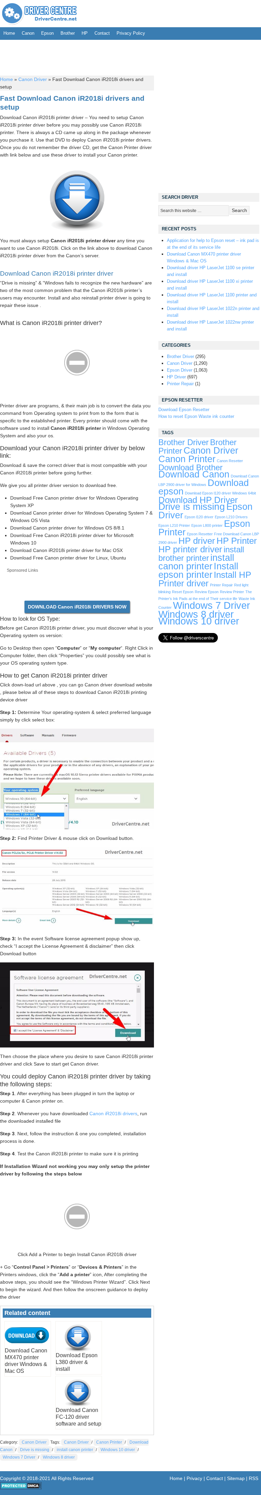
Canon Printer (109, 1442)
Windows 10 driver (118, 1449)
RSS (253, 1478)
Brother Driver (180, 356)
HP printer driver (190, 549)
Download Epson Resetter (183, 409)
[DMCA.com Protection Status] (21, 1488)
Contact (102, 33)
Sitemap (236, 1478)
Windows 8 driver (59, 1457)
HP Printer (236, 541)
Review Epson (207, 592)
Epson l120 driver (199, 517)
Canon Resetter (230, 461)
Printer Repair (180, 383)
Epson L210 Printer (174, 525)
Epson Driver (179, 370)
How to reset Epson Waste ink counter (196, 416)
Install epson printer (198, 570)
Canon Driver (32, 79)
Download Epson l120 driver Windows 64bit (220, 493)
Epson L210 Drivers (231, 517)
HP (85, 33)
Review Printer (232, 592)
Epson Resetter (200, 534)
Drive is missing (34, 1449)
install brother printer (201, 554)
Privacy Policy (131, 33)
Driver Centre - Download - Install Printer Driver (39, 13)
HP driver (196, 541)
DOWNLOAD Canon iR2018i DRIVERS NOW (77, 607)
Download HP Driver (198, 500)
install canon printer (75, 1449)
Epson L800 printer (207, 525)
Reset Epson (182, 592)
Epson (47, 33)
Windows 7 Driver (19, 1457)
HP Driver (176, 376)
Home (9, 33)
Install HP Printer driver (204, 579)
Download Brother (190, 467)
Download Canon (193, 474)
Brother (67, 33)
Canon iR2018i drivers (113, 1113)
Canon (28, 33)
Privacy (194, 1478)
